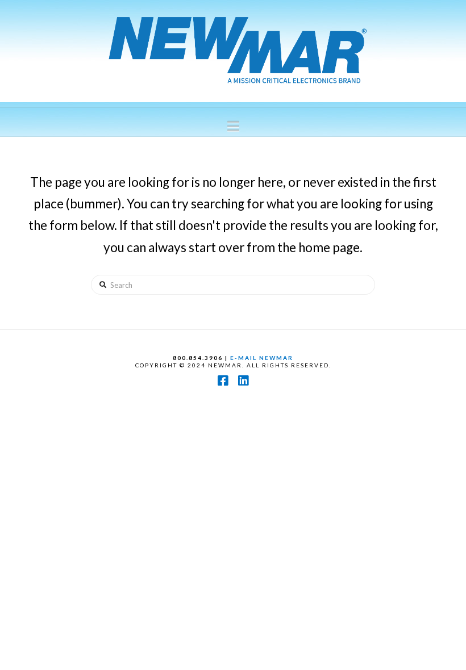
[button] (233, 126)
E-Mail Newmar (261, 357)
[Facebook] (223, 381)
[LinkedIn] (243, 381)
